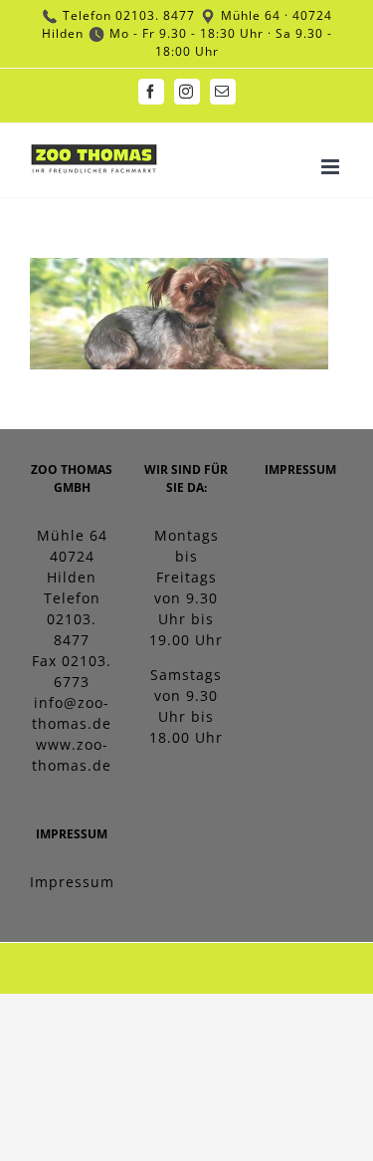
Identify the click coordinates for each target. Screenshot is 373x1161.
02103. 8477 (155, 15)
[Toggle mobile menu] (332, 166)
